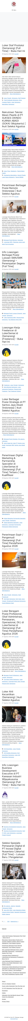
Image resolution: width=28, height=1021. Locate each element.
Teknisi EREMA (19, 177)
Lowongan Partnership (14, 524)
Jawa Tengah (7, 98)
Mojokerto (13, 171)
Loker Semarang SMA (10, 317)
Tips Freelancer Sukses (14, 391)
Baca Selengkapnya (15, 94)
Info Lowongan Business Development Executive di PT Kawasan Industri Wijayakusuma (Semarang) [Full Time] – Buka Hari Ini (13, 775)
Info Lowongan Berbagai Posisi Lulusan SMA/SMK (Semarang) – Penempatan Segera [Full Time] (13, 259)
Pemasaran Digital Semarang (10, 526)
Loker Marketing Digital (19, 910)
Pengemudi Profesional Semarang (16, 601)
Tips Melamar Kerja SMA (15, 319)
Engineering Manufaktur (10, 175)
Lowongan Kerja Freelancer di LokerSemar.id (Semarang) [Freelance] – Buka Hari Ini (12, 334)
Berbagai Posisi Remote (10, 240)
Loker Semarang (15, 102)
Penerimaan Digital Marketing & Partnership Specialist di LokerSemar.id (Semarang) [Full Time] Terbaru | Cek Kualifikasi (13, 465)
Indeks (4, 993)
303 (8, 921)
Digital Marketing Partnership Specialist (14, 518)
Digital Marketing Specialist (11, 522)
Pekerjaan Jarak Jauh (19, 242)
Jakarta (13, 906)
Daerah (4, 929)
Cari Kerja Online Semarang (11, 679)
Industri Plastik (21, 175)
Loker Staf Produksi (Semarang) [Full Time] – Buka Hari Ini (13, 48)
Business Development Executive (13, 826)
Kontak (4, 999)
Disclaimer (5, 990)
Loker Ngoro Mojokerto (8, 177)
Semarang (14, 98)
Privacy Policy (6, 1001)
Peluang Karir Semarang (8, 683)
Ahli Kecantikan (8, 749)
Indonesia (20, 240)
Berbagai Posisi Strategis (11, 439)
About (3, 981)
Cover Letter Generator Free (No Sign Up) (13, 986)
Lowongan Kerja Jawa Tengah (16, 681)
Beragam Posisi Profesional (11, 675)
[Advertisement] (14, 27)
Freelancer (7, 385)
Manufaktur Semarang (8, 104)
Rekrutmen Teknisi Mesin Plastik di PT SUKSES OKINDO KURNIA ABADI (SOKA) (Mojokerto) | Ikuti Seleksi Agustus (14, 119)
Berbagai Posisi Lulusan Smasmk (13, 313)
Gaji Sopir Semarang (9, 599)
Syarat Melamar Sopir (8, 603)
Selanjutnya (14, 921)
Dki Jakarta (21, 439)
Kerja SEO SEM (8, 910)
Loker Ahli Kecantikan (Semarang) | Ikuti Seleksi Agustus (12, 695)
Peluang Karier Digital (8, 912)
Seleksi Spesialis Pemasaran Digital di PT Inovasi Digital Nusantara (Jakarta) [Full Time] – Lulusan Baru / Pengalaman (13, 850)
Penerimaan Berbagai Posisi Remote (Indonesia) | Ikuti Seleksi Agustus (14, 189)
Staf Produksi (21, 98)
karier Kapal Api (8, 443)
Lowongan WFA (8, 242)
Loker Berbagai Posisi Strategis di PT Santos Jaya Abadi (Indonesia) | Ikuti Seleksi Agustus (14, 405)
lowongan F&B (10, 445)
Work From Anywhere (8, 244)
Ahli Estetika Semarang (10, 753)
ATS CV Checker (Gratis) (8, 983)
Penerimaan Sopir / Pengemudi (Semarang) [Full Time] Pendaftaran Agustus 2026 (12, 540)
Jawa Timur (7, 171)
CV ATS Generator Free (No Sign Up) (12, 988)
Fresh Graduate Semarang (11, 100)
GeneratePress (14, 1018)
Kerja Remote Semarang (10, 387)
